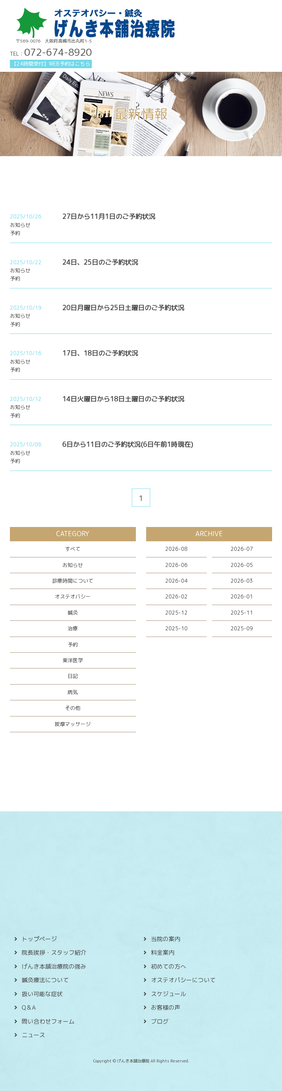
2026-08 (176, 548)
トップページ (39, 939)
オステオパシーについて (183, 980)
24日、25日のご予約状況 (100, 262)
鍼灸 (73, 612)
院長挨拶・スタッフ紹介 (54, 952)
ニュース (33, 1035)
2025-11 (242, 612)
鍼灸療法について (45, 980)
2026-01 (242, 596)
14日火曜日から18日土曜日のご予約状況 (123, 398)
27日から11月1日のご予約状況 (108, 216)
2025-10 (176, 628)
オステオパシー (73, 596)
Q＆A (29, 1007)
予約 (73, 644)
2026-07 (242, 548)
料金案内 (162, 952)
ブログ (160, 1021)
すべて (72, 548)
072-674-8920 (58, 52)
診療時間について (72, 580)
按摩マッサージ (73, 723)
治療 (73, 628)
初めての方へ (168, 966)
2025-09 (242, 628)
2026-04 (176, 580)
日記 (73, 675)
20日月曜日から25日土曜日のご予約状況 (123, 307)
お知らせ (72, 564)
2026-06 (176, 564)
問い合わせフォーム (48, 1021)
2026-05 (242, 564)
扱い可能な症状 (42, 994)
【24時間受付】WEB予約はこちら (50, 63)
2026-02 (176, 596)
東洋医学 (72, 660)
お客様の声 (165, 1007)
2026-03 (242, 580)
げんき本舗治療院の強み (54, 966)
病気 (73, 692)
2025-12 (176, 612)
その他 (72, 707)
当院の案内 (165, 939)
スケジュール (168, 994)
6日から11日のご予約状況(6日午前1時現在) (127, 444)
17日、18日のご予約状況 (100, 353)
